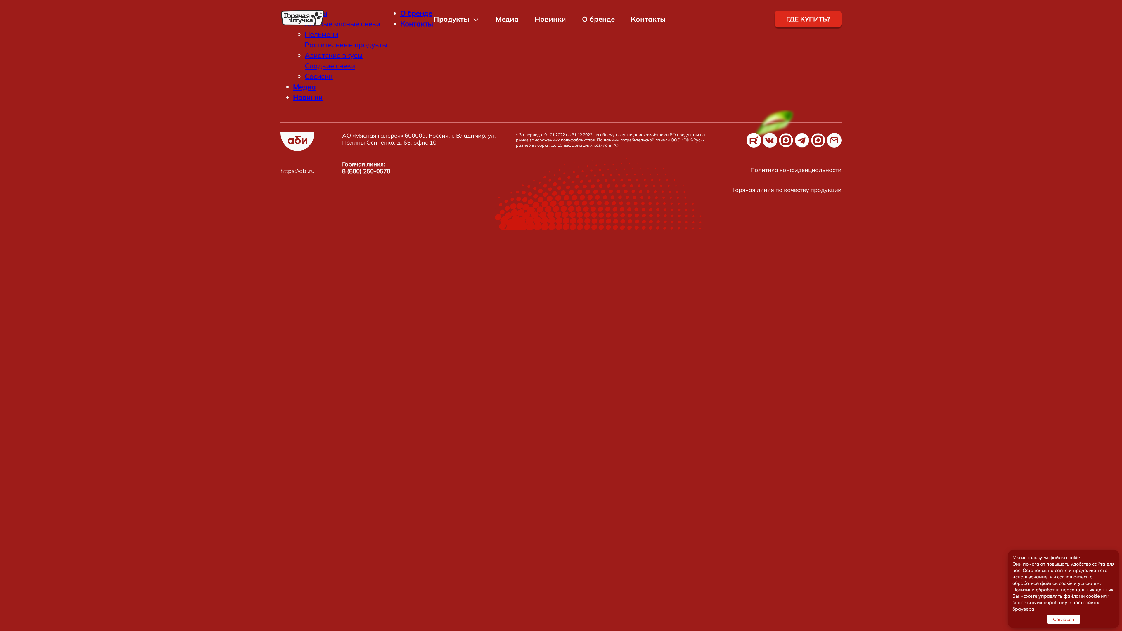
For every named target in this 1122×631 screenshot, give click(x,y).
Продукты (451, 19)
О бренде (598, 19)
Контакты (648, 19)
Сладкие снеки (330, 65)
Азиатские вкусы (334, 55)
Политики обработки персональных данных (1063, 589)
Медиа (507, 19)
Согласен (1063, 619)
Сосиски (319, 76)
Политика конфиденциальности (796, 170)
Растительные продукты (346, 44)
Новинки (550, 19)
